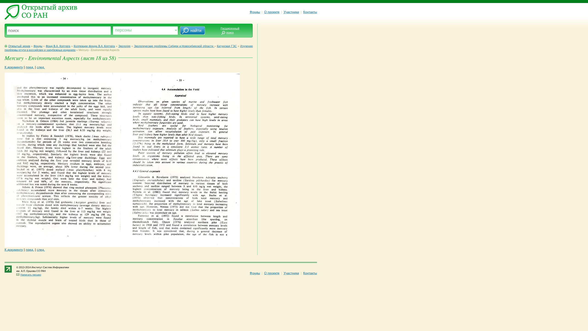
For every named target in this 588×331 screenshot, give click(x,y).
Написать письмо (30, 274)
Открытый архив (19, 46)
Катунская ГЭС (227, 46)
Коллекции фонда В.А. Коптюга (94, 46)
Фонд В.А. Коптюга (58, 46)
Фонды (255, 12)
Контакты (310, 12)
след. (41, 67)
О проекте (272, 12)
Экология (124, 46)
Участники (291, 12)
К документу (14, 67)
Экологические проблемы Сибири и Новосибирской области (174, 46)
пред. (30, 67)
